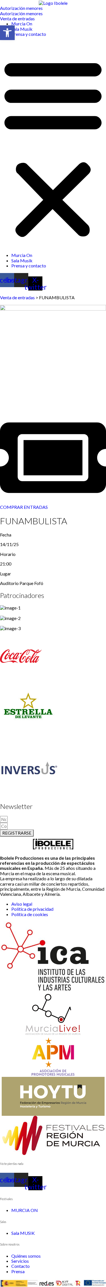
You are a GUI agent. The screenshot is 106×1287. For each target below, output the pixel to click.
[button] (53, 147)
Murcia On (21, 23)
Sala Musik (22, 29)
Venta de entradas (17, 297)
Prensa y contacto (28, 34)
